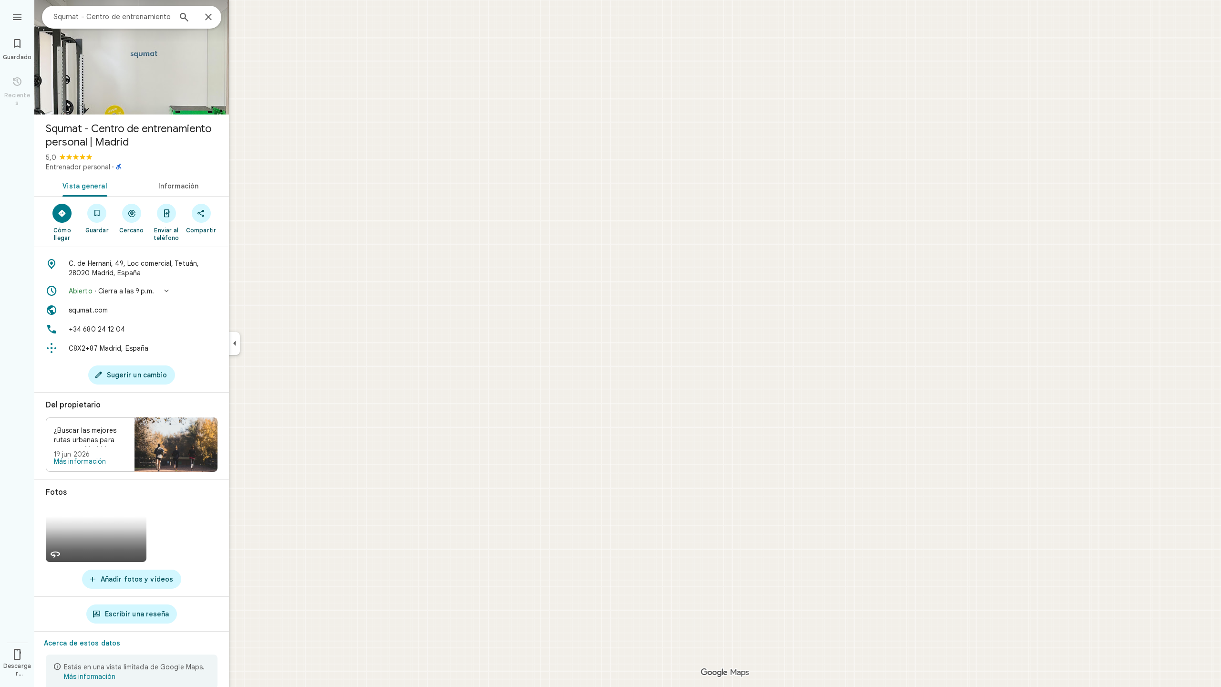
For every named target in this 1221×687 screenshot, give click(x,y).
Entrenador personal (78, 167)
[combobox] (112, 16)
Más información (80, 461)
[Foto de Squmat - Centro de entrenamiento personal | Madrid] (131, 57)
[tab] (83, 185)
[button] (131, 291)
